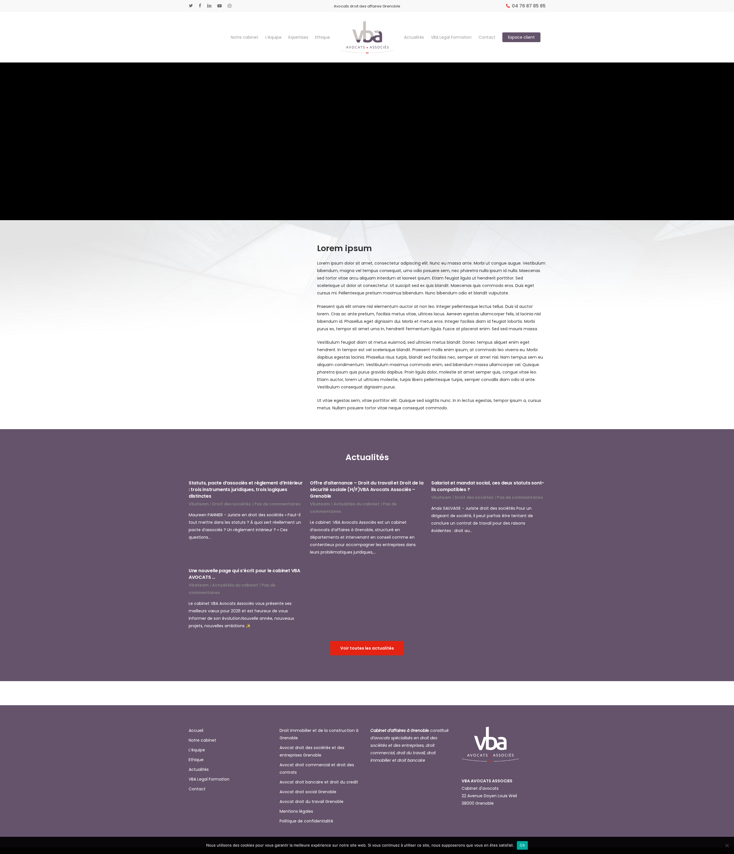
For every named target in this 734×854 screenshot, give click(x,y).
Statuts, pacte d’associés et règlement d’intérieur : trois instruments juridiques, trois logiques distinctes (246, 489)
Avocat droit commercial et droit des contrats (317, 768)
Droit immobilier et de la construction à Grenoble (319, 734)
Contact (197, 789)
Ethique (196, 760)
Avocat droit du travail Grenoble (311, 801)
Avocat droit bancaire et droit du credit (319, 782)
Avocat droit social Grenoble (308, 792)
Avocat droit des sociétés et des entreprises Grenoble (312, 751)
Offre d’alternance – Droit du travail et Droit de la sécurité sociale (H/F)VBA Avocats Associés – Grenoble (366, 489)
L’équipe (197, 750)
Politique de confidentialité (306, 821)
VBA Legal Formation (209, 779)
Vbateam (199, 504)
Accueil (196, 730)
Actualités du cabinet (356, 504)
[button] (367, 648)
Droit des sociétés (231, 504)
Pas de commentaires (277, 504)
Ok (522, 845)
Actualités (199, 769)
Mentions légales (296, 811)
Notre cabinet (202, 740)
